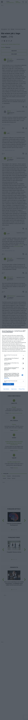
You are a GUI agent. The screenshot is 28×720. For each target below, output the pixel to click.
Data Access (14, 389)
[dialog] (14, 360)
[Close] (25, 331)
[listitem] (14, 355)
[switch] (23, 358)
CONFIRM (8, 384)
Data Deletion (6, 389)
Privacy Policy (22, 389)
